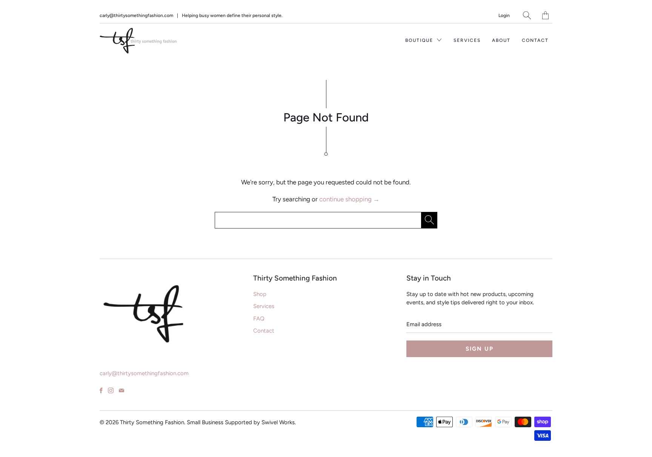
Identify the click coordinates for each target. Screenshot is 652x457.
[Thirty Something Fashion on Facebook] (101, 390)
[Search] (527, 15)
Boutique (420, 40)
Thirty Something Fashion (152, 422)
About (501, 40)
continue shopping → (349, 199)
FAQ (258, 318)
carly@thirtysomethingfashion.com (136, 15)
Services (467, 40)
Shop (259, 294)
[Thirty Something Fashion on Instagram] (111, 390)
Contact (535, 40)
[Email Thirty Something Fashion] (121, 390)
